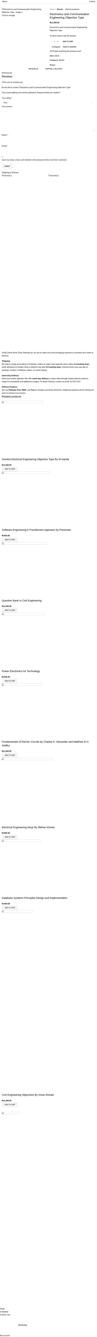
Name (5, 135)
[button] (10, 469)
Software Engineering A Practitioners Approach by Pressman (36, 529)
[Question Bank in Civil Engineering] (24, 567)
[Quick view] (11, 455)
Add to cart (68, 41)
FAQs (36, 1136)
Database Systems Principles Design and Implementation (34, 897)
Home (52, 9)
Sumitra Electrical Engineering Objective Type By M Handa (35, 459)
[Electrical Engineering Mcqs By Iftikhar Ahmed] (27, 788)
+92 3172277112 (73, 382)
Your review (7, 107)
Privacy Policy (40, 1118)
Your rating (7, 98)
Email (5, 146)
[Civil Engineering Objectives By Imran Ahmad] (17, 999)
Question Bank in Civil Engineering (22, 600)
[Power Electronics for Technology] (23, 638)
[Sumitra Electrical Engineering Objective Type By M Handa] (22, 426)
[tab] (36, 68)
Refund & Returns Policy (44, 1123)
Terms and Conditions (43, 1127)
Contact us (70, 1123)
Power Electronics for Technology (21, 671)
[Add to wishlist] (17, 455)
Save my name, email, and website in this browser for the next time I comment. (34, 160)
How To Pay (39, 1131)
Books (60, 9)
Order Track (70, 1127)
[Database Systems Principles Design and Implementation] (21, 865)
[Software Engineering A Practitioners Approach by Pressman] (26, 497)
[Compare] (5, 455)
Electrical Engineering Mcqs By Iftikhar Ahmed (28, 827)
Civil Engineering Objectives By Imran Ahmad (28, 1094)
